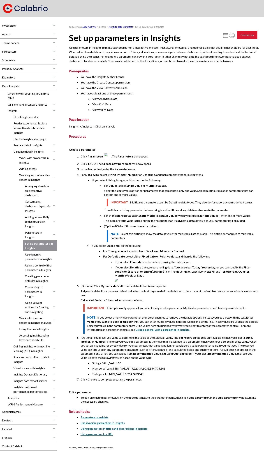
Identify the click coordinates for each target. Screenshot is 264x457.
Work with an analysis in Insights (34, 160)
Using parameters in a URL (97, 434)
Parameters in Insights (33, 235)
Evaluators (8, 77)
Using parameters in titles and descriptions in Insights (114, 428)
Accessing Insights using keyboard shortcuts (34, 338)
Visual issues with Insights (29, 368)
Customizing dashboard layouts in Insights (37, 206)
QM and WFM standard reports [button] (27, 104)
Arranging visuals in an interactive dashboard (37, 190)
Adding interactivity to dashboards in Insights (37, 221)
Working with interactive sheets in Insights (34, 177)
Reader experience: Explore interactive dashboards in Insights (30, 128)
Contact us (247, 35)
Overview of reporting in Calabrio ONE (28, 96)
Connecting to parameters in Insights (33, 291)
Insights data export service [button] (30, 380)
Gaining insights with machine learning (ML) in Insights (31, 349)
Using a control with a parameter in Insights (38, 268)
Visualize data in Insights (28, 151)
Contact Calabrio (12, 446)
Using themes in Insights (34, 329)
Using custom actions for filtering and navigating (37, 307)
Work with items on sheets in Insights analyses (35, 320)
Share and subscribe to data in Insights (31, 359)
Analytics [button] (13, 398)
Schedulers (8, 60)
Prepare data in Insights (27, 145)
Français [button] (7, 437)
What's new (9, 25)
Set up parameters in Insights (39, 246)
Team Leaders (10, 43)
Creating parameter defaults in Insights (37, 278)
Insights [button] (12, 110)
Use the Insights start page (29, 139)
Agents (6, 34)
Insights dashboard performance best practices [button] (30, 389)
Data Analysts (10, 86)
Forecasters (9, 51)
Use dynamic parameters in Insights (38, 257)
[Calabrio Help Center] (25, 8)
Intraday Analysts (13, 68)
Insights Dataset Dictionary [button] (30, 374)
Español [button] (7, 429)
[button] (54, 25)
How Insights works (25, 117)
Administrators (11, 411)
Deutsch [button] (7, 420)
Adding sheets (28, 168)
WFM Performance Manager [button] (26, 404)
